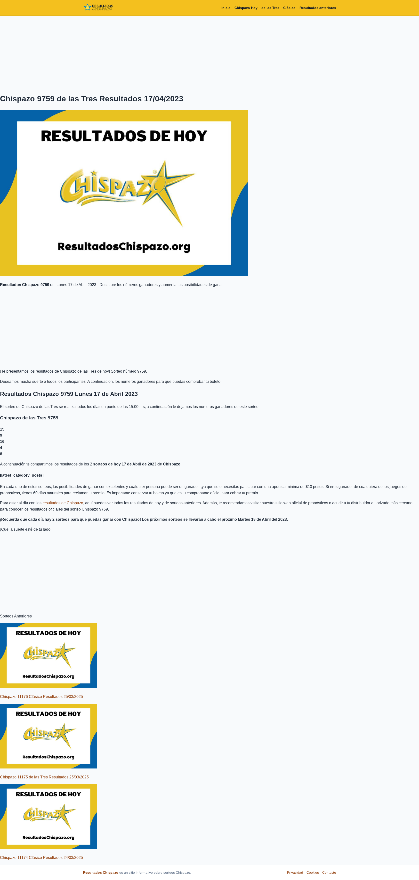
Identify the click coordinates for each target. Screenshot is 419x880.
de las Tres (270, 8)
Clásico (289, 8)
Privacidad (295, 872)
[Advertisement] (209, 54)
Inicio (226, 8)
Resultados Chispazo (100, 872)
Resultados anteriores (317, 8)
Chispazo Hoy (246, 8)
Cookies (312, 872)
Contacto (329, 872)
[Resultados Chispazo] (105, 7)
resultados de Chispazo (62, 503)
